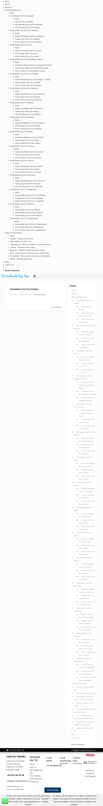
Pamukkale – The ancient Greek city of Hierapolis (84, 723)
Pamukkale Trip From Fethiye (24, 289)
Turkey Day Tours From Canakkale (86, 622)
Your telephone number (65, 761)
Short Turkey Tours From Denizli (87, 578)
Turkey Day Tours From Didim (86, 521)
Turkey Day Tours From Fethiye (86, 496)
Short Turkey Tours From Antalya (87, 427)
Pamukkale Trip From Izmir (83, 352)
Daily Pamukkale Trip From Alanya (86, 464)
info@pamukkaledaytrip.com (84, 750)
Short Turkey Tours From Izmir (87, 371)
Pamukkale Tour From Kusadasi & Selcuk (83, 377)
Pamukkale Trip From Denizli (83, 559)
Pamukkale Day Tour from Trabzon (86, 647)
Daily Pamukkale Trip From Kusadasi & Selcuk (86, 385)
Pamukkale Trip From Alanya (83, 458)
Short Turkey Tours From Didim (87, 527)
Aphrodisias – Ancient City (85, 693)
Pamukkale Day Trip (78, 297)
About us (74, 294)
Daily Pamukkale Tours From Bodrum (86, 439)
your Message (54, 765)
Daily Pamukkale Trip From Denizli (86, 565)
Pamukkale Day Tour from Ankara (86, 314)
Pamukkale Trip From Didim (83, 509)
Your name (49, 759)
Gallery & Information (79, 683)
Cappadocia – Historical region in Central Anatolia (83, 698)
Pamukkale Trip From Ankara (83, 301)
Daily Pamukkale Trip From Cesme (86, 540)
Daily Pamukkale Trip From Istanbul (86, 333)
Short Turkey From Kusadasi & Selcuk (87, 399)
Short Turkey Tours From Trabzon (87, 653)
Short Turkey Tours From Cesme (87, 553)
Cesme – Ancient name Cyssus (83, 704)
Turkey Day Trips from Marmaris (86, 597)
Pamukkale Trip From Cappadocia (83, 659)
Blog (73, 734)
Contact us (75, 738)
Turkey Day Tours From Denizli (86, 571)
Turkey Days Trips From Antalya (86, 420)
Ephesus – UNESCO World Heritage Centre (84, 710)
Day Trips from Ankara (85, 308)
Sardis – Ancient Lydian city (83, 729)
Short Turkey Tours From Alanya (87, 477)
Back (7, 1)
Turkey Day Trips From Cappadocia (86, 672)
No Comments (57, 307)
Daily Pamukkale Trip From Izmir (86, 358)
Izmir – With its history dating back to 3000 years (83, 717)
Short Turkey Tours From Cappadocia (87, 678)
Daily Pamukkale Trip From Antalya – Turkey (86, 413)
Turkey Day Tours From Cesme (86, 546)
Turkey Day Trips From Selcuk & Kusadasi (87, 392)
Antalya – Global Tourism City (84, 688)
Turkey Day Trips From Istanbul (86, 339)
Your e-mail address (77, 761)
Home (73, 290)
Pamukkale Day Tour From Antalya (83, 405)
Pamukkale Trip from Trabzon (83, 634)
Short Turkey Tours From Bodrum (87, 452)
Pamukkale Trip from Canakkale (83, 609)
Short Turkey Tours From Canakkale (87, 628)
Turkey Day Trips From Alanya (86, 471)
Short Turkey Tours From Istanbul (87, 346)
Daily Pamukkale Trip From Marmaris (86, 590)
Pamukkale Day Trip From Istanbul (85, 327)
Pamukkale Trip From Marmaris (83, 584)
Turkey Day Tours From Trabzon (86, 641)
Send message (52, 790)
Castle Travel (40, 294)
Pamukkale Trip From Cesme (83, 534)
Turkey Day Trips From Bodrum (86, 446)
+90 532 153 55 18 (16, 750)
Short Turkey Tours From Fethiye (87, 502)
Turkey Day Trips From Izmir (86, 364)
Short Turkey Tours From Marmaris (87, 603)
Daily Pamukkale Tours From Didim (86, 515)
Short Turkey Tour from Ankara (86, 320)
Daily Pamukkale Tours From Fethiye (86, 490)
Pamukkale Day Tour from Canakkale (86, 615)
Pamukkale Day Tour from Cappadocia (87, 666)
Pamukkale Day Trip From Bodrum (85, 433)
